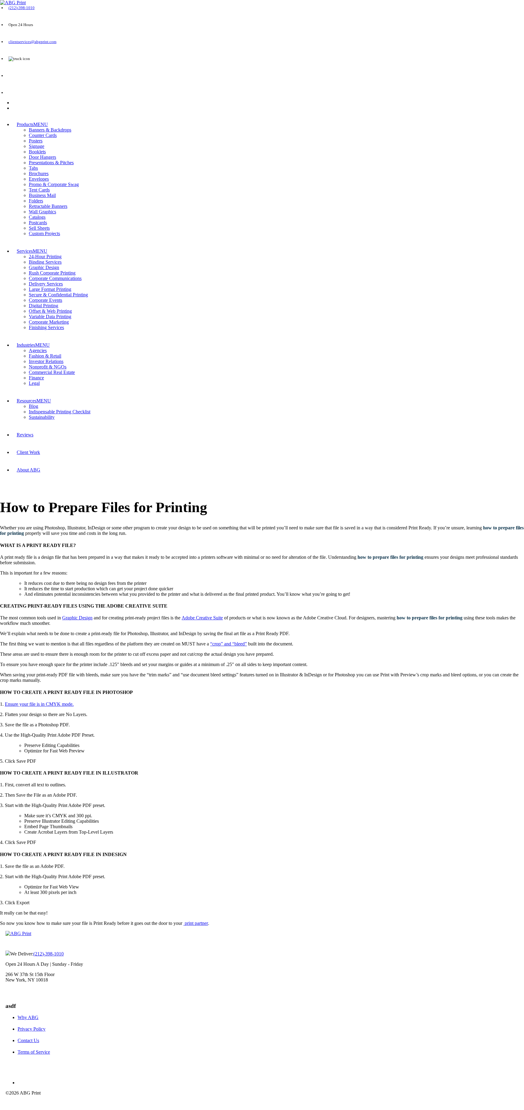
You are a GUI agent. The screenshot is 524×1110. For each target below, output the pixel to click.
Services (25, 251)
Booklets (37, 151)
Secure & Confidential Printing (58, 294)
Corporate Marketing (49, 322)
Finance (36, 377)
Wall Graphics (42, 211)
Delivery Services (46, 283)
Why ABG (28, 1017)
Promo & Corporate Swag (54, 184)
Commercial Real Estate (52, 372)
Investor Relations (46, 361)
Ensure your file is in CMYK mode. (39, 704)
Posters (35, 140)
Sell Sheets (39, 228)
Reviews (25, 434)
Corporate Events (45, 300)
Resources (26, 400)
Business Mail (42, 195)
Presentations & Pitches (51, 162)
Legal (34, 383)
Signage (36, 146)
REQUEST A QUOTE (25, 76)
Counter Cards (43, 135)
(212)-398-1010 (21, 7)
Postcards (38, 222)
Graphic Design (44, 267)
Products (25, 124)
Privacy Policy (31, 1029)
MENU (40, 124)
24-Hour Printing (45, 256)
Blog (33, 406)
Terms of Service (34, 1052)
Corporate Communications (55, 278)
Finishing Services (46, 327)
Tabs (33, 168)
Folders (36, 200)
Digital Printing (43, 305)
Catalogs (37, 217)
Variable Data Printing (50, 316)
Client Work (28, 452)
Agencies (38, 350)
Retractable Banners (48, 206)
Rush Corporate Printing (52, 272)
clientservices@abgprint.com (32, 41)
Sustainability (42, 417)
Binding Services (45, 262)
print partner (195, 923)
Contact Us (28, 1040)
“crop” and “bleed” (228, 643)
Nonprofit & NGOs (47, 366)
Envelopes (39, 179)
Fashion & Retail (45, 355)
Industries (26, 345)
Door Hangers (42, 157)
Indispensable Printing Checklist (59, 411)
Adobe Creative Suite (202, 617)
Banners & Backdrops (50, 129)
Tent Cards (39, 189)
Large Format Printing (50, 289)
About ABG (28, 469)
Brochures (39, 173)
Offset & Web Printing (50, 311)
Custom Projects (44, 233)
